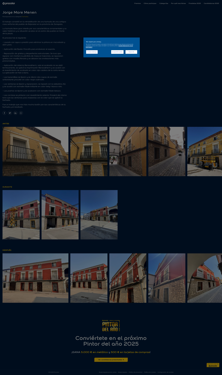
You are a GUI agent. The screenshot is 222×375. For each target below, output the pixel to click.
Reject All (131, 51)
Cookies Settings (92, 51)
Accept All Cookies (117, 51)
